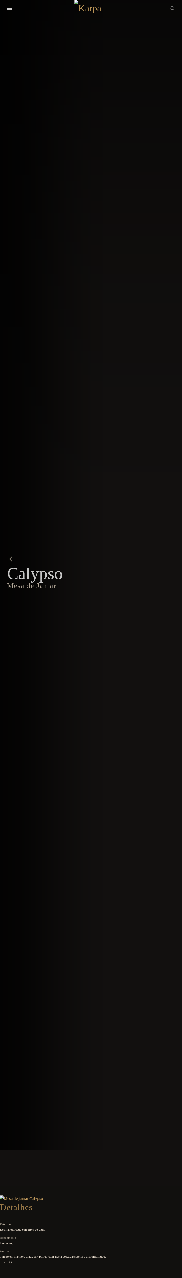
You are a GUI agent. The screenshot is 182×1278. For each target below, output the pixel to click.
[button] (9, 8)
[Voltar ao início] (91, 8)
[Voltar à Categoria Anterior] (13, 558)
